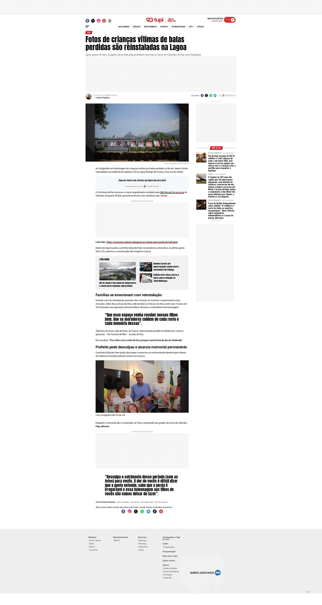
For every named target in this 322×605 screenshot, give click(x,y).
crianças (135, 502)
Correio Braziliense (171, 571)
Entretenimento (150, 26)
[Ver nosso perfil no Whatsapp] (142, 512)
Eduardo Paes (147, 502)
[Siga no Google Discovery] (227, 97)
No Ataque (167, 575)
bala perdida (123, 502)
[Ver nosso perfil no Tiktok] (155, 512)
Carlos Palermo (103, 98)
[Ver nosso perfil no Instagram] (129, 512)
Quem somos (169, 560)
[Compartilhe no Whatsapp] (210, 96)
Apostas (200, 26)
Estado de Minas (170, 568)
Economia (93, 550)
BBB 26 (117, 540)
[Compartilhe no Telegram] (214, 96)
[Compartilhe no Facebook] (202, 96)
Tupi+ (191, 26)
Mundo (92, 547)
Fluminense (143, 547)
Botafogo (142, 540)
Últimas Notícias (178, 26)
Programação (168, 547)
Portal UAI (167, 578)
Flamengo (142, 544)
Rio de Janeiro (123, 26)
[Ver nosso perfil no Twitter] (136, 512)
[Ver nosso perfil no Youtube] (161, 512)
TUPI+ (165, 544)
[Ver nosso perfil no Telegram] (148, 512)
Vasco (141, 550)
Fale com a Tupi (170, 556)
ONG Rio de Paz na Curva (172, 192)
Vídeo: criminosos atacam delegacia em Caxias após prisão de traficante (142, 242)
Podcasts (136, 26)
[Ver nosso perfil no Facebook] (123, 512)
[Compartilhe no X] (206, 96)
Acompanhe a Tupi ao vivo (171, 538)
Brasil (91, 544)
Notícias (92, 537)
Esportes (164, 26)
